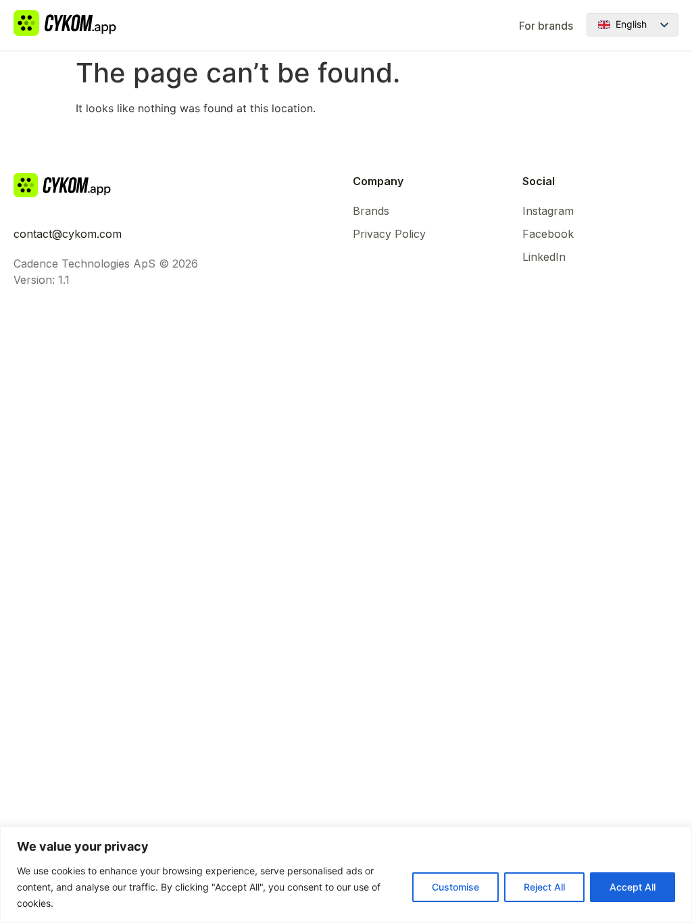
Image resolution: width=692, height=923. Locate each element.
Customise (455, 887)
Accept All (633, 887)
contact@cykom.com (68, 234)
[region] (346, 874)
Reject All (544, 887)
